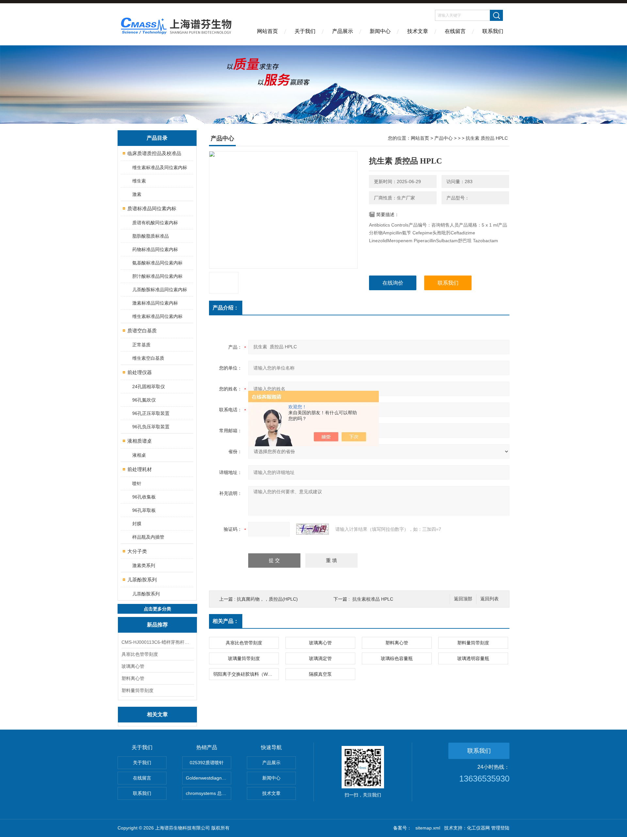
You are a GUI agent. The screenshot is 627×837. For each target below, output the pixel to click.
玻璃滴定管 (320, 658)
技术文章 (417, 31)
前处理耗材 (139, 469)
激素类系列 (143, 565)
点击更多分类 (157, 608)
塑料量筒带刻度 (137, 690)
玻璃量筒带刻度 (244, 658)
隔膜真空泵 (320, 674)
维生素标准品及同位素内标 (159, 167)
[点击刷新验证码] (312, 529)
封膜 (136, 523)
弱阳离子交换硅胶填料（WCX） (246, 674)
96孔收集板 (144, 496)
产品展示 (342, 31)
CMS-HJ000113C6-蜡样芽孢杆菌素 (157, 642)
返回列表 (489, 598)
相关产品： (226, 621)
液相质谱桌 (139, 441)
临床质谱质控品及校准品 (154, 153)
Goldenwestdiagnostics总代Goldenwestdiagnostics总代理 (208, 778)
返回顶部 (463, 598)
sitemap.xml (427, 827)
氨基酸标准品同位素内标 (157, 262)
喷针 (136, 483)
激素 (136, 194)
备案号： (402, 827)
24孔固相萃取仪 (148, 386)
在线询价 (392, 283)
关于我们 (305, 31)
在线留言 (455, 31)
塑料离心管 (132, 678)
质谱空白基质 (142, 330)
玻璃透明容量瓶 (473, 658)
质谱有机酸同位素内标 (155, 222)
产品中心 (443, 138)
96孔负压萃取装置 (150, 426)
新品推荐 (157, 624)
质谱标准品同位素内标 (151, 208)
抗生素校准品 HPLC (372, 599)
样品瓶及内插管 (148, 537)
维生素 (139, 180)
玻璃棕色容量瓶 (397, 658)
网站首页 (267, 31)
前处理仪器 (139, 372)
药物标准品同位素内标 (155, 249)
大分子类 (137, 551)
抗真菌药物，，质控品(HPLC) (267, 599)
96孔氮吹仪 (144, 400)
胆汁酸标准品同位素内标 (157, 276)
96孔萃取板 (144, 510)
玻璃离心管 (132, 666)
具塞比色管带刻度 (139, 654)
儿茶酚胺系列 (142, 579)
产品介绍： (226, 307)
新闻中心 (380, 31)
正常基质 (141, 344)
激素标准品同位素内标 (155, 303)
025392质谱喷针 (207, 762)
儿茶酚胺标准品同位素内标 (159, 289)
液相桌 (139, 455)
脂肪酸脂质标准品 (150, 236)
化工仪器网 (478, 827)
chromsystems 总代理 (208, 793)
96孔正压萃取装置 (150, 413)
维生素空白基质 (148, 358)
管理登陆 (500, 827)
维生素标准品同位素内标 (157, 316)
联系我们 (492, 31)
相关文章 (157, 714)
